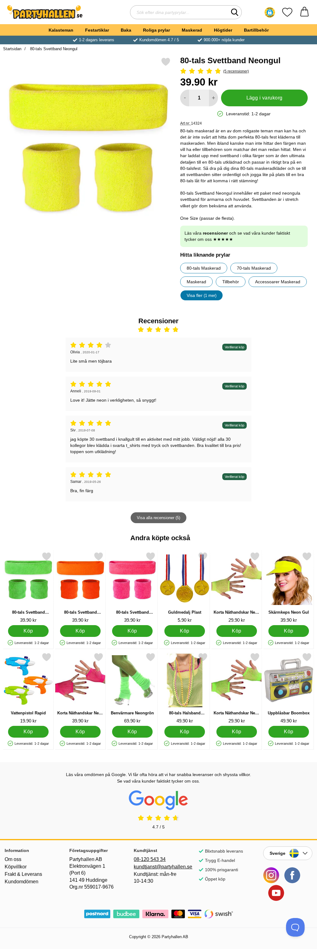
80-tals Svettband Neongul (53, 48)
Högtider (223, 30)
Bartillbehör (256, 30)
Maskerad (192, 30)
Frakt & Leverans (23, 874)
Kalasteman (61, 30)
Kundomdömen (21, 881)
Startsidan (12, 48)
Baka (126, 30)
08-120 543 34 (150, 859)
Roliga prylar (156, 30)
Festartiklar (97, 30)
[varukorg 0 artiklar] (304, 12)
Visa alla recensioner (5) (158, 517)
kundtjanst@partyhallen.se (158, 866)
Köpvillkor (16, 866)
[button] (270, 12)
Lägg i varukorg (264, 97)
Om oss (13, 859)
